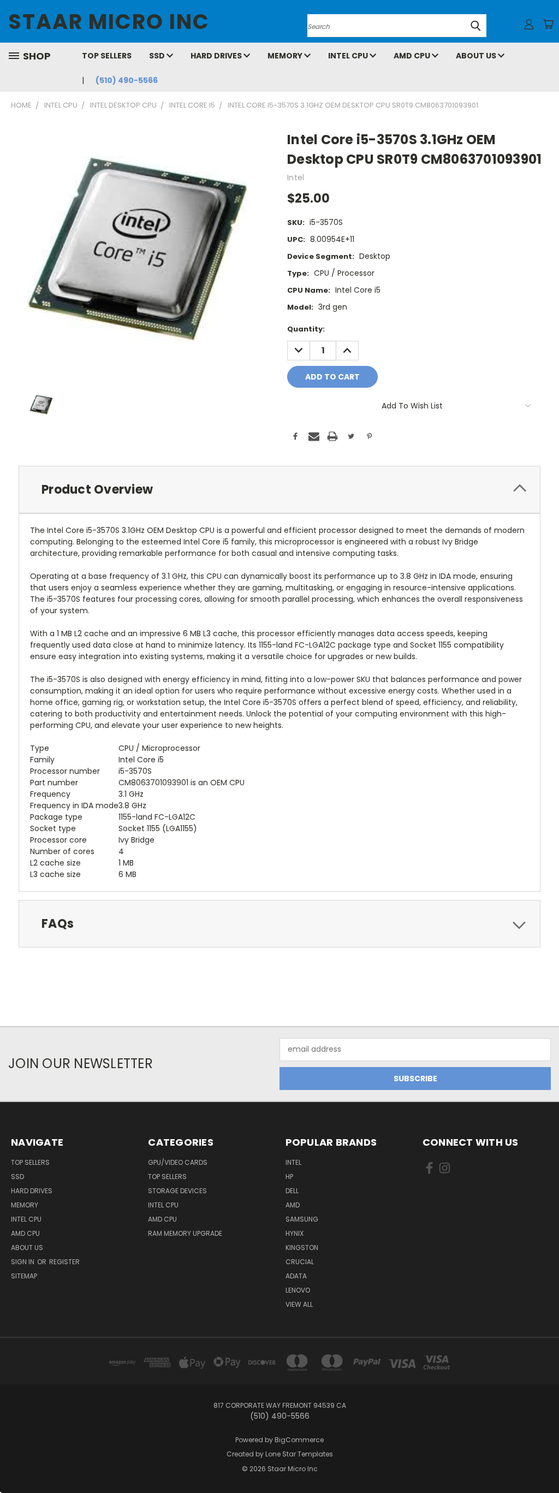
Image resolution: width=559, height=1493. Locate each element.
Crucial (300, 1261)
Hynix (295, 1233)
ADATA (296, 1276)
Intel (293, 1162)
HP (289, 1176)
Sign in (23, 1261)
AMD (293, 1205)
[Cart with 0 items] (548, 24)
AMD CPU (413, 55)
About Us (477, 55)
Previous (542, 1458)
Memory (285, 55)
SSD (157, 55)
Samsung (302, 1219)
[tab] (279, 489)
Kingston (302, 1247)
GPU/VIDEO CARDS (177, 1162)
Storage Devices (177, 1190)
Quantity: (306, 329)
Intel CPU (349, 55)
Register (64, 1261)
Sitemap (24, 1276)
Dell (292, 1190)
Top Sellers (107, 55)
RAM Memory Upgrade (185, 1233)
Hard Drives (217, 55)
